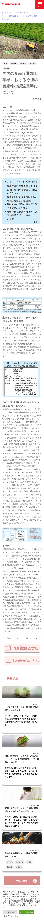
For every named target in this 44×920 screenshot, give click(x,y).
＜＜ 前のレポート (10, 638)
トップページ (6, 13)
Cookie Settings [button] (10, 912)
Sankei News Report (21, 13)
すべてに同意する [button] (26, 912)
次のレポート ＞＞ (33, 638)
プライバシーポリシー (13, 916)
